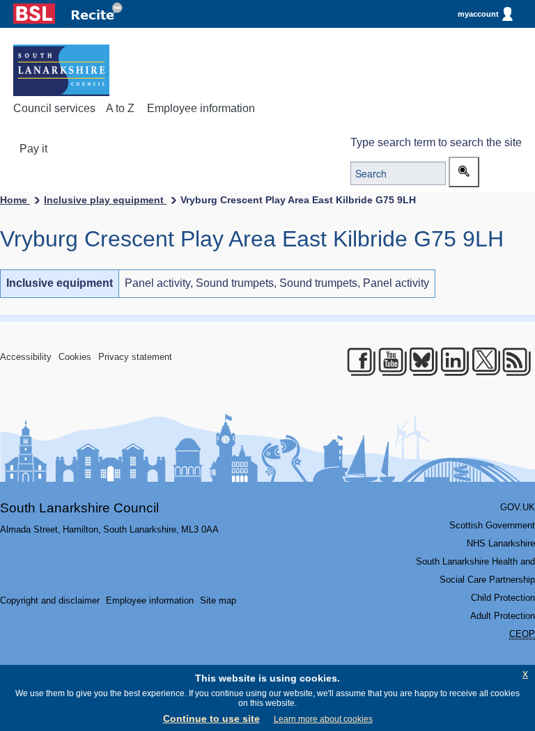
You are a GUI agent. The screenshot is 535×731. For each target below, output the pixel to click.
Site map (218, 600)
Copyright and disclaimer (50, 600)
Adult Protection (502, 616)
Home (15, 199)
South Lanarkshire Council (79, 508)
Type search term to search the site (436, 142)
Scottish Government (492, 525)
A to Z (120, 108)
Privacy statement (135, 357)
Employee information (201, 108)
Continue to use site (211, 718)
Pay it (33, 149)
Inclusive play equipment (105, 199)
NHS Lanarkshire (501, 543)
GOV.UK (517, 507)
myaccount (478, 14)
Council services (54, 108)
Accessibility (26, 357)
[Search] (464, 172)
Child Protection (503, 597)
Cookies (75, 357)
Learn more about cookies (323, 719)
